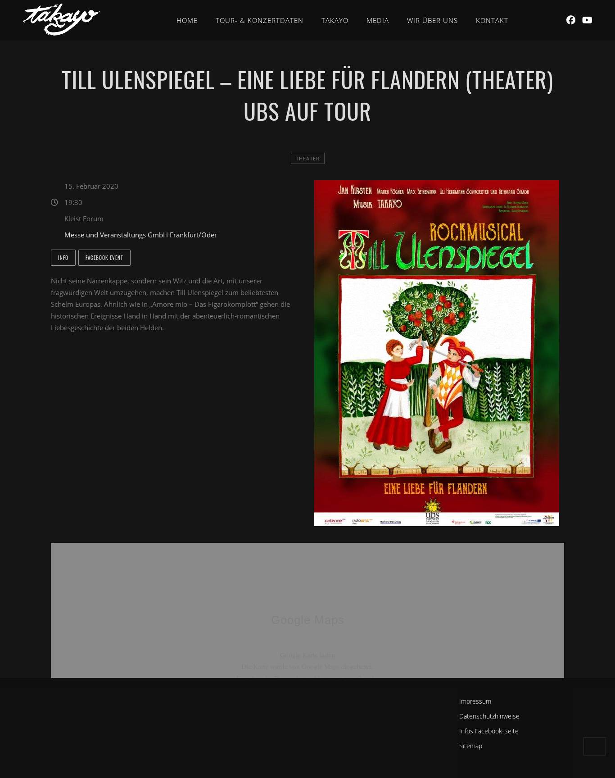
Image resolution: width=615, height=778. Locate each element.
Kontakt (492, 20)
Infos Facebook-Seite (489, 731)
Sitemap (470, 746)
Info (63, 257)
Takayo (334, 20)
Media (377, 20)
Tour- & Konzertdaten (259, 20)
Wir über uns (432, 20)
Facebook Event (104, 257)
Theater (308, 158)
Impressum (475, 701)
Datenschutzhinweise (489, 716)
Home (187, 20)
